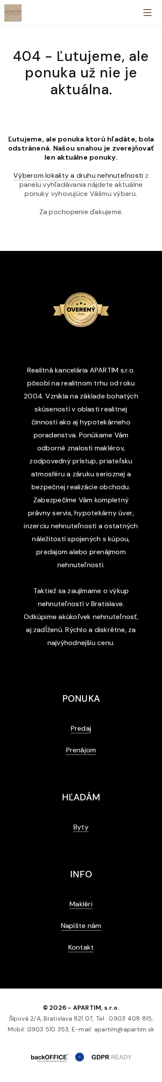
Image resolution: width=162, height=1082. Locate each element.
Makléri (81, 904)
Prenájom (81, 750)
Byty (81, 827)
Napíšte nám (81, 925)
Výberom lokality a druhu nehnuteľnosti (78, 175)
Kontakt (81, 947)
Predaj (81, 728)
